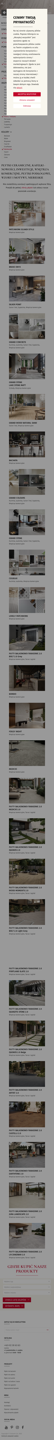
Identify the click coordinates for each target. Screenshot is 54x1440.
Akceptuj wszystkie (27, 94)
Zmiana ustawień (27, 100)
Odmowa (27, 106)
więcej (19, 88)
